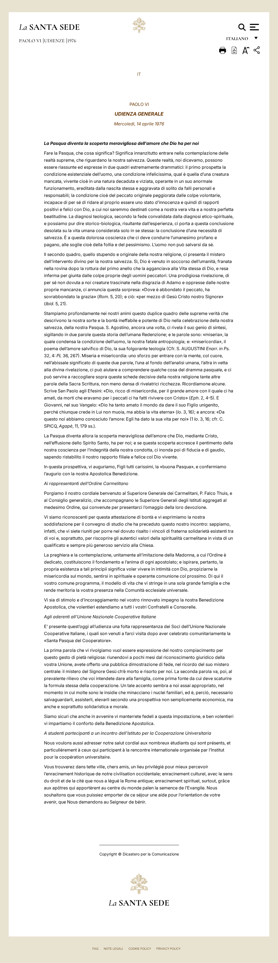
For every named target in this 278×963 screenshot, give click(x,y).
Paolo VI (30, 41)
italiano (238, 40)
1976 (71, 41)
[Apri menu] (253, 27)
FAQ (95, 949)
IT (139, 74)
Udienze (55, 41)
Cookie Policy (139, 949)
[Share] (257, 51)
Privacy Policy (168, 949)
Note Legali (113, 949)
